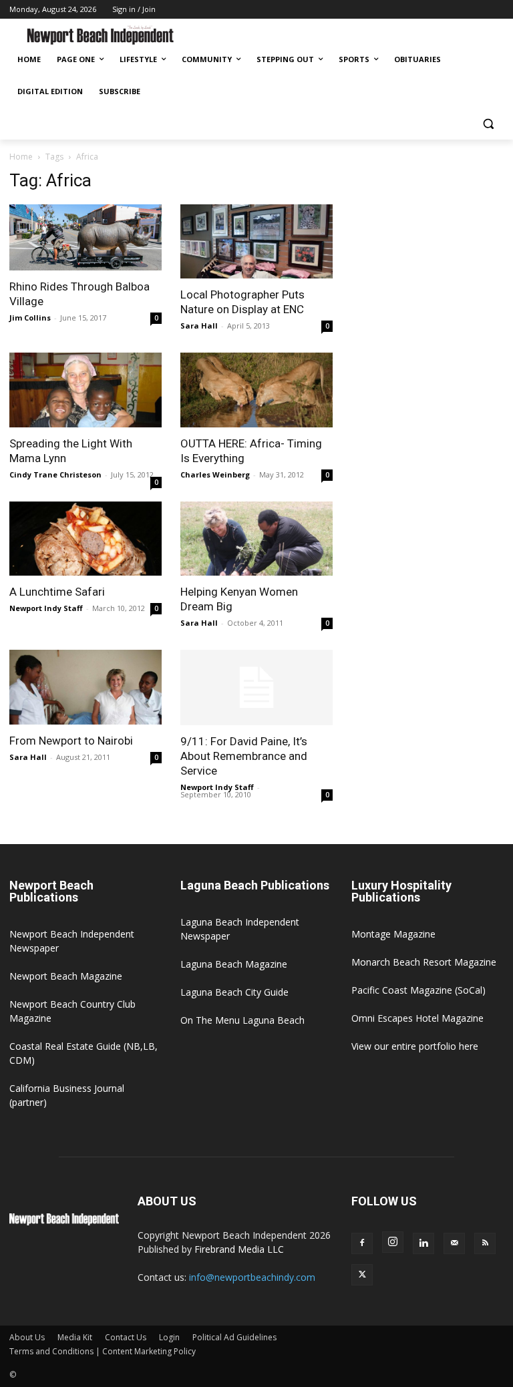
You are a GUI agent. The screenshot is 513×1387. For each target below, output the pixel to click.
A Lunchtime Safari (57, 591)
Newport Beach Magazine (65, 976)
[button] (488, 124)
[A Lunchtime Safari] (85, 539)
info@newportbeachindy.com (252, 1277)
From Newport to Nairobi (71, 740)
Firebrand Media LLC (239, 1249)
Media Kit (74, 1337)
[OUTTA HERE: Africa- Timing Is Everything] (256, 390)
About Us (27, 1337)
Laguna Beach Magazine (233, 964)
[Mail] (454, 1243)
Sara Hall (199, 326)
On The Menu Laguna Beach (242, 1020)
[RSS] (485, 1243)
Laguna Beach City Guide (234, 992)
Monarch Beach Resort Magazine (423, 962)
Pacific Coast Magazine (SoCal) (418, 990)
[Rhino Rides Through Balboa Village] (85, 237)
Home (21, 156)
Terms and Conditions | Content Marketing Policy (102, 1351)
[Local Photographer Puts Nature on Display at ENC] (256, 241)
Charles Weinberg (215, 474)
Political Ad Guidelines (234, 1337)
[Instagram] (392, 1242)
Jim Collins (30, 318)
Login (169, 1337)
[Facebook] (362, 1243)
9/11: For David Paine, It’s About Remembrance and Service (243, 756)
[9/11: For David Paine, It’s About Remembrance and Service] (256, 687)
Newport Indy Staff (46, 608)
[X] (362, 1274)
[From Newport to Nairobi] (85, 687)
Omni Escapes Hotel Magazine (417, 1018)
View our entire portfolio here (414, 1046)
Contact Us (125, 1337)
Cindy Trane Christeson (55, 474)
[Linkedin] (423, 1243)
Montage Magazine (393, 934)
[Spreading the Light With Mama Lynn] (85, 390)
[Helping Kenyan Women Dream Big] (256, 539)
